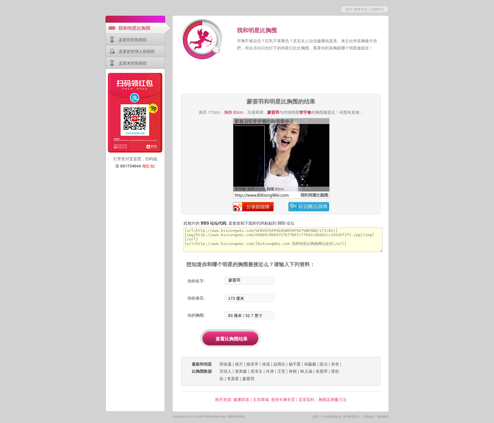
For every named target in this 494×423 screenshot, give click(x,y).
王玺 (281, 371)
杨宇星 (295, 364)
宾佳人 (226, 371)
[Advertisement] (281, 77)
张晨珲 (322, 371)
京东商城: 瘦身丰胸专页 (274, 399)
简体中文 (361, 9)
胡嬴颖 (310, 364)
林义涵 (306, 371)
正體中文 (377, 9)
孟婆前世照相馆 (133, 39)
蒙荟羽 (248, 378)
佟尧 (293, 371)
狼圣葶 (252, 364)
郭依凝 (226, 364)
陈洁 (324, 364)
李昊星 (233, 378)
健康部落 (241, 399)
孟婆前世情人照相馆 (137, 51)
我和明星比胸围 (134, 28)
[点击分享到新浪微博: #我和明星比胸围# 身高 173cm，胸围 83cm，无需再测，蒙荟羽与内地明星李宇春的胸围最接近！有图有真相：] (281, 197)
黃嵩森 (241, 371)
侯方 (239, 364)
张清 (266, 364)
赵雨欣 (279, 364)
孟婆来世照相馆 (133, 63)
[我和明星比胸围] (202, 40)
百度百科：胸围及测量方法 (322, 399)
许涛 (270, 371)
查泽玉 (256, 371)
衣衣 (335, 364)
